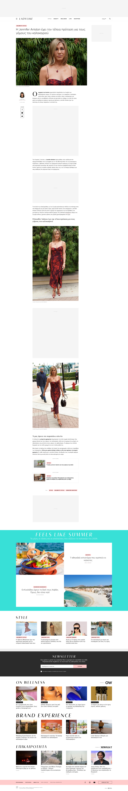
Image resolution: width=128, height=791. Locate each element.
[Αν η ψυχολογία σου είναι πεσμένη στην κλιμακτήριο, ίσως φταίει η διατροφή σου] (26, 693)
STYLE (49, 18)
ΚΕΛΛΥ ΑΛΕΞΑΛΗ (88, 562)
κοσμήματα (68, 212)
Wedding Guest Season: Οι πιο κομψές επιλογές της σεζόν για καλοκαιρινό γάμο (26, 737)
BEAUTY (56, 18)
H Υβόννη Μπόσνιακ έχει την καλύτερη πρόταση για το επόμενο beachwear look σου (25, 641)
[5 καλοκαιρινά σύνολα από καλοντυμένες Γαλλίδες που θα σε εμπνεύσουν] (51, 629)
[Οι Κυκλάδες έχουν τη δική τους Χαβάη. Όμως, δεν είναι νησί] (88, 591)
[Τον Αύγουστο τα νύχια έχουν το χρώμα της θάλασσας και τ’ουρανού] (76, 693)
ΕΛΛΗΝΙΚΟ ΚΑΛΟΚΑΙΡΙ (40, 587)
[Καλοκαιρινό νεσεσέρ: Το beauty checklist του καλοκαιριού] (51, 727)
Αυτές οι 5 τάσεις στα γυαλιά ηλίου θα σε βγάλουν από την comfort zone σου (75, 641)
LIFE (70, 18)
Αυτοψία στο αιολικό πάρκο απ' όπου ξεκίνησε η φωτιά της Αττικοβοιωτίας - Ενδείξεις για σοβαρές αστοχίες (76, 769)
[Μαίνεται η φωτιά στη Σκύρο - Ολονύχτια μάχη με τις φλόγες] (26, 758)
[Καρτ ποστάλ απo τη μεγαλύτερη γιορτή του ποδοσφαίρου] (76, 727)
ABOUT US (36, 782)
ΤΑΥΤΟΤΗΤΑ (28, 782)
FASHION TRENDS (71, 637)
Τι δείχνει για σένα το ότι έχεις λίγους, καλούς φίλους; (101, 705)
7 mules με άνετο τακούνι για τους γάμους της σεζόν (60, 465)
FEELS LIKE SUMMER (64, 535)
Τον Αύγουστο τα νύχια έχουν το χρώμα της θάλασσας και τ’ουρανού (75, 706)
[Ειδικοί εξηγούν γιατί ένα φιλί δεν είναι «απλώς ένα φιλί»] (51, 693)
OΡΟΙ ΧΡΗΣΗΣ (44, 782)
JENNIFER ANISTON (71, 490)
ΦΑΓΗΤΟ (88, 555)
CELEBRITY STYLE (21, 25)
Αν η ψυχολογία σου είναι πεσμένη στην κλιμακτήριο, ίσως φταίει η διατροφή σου (26, 706)
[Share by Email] (22, 116)
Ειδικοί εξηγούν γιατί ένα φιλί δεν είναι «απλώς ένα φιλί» (50, 705)
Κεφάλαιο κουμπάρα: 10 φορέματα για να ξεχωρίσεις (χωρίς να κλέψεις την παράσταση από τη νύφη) (60, 478)
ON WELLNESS (30, 682)
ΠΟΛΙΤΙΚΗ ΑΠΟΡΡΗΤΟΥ (56, 782)
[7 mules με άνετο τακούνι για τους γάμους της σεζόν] (39, 464)
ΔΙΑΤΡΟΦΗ (19, 702)
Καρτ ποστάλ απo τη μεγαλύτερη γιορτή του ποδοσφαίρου (73, 737)
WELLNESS (64, 18)
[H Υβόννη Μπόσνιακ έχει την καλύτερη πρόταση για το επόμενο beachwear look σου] (26, 629)
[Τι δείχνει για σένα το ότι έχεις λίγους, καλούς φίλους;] (101, 693)
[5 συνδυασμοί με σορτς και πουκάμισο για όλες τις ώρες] (101, 629)
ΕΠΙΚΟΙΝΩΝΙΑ (19, 782)
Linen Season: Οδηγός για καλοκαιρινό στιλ (99, 736)
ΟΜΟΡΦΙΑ (69, 702)
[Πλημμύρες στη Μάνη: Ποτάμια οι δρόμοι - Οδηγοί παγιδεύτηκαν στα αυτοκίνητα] (51, 758)
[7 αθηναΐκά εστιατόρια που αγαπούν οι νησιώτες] (40, 559)
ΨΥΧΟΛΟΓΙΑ (95, 702)
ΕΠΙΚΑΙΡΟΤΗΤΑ (31, 747)
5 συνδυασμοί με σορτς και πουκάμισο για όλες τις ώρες (100, 640)
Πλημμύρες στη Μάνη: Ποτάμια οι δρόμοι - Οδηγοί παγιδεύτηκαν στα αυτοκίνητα (51, 768)
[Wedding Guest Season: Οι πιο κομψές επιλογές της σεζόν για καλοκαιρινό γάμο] (26, 727)
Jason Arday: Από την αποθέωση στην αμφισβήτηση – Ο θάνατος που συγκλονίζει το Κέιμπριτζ (101, 769)
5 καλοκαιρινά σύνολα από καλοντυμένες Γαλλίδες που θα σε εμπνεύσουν (51, 641)
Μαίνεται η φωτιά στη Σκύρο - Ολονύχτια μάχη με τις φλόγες (26, 767)
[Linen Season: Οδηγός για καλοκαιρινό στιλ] (101, 727)
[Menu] (16, 19)
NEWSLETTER (105, 782)
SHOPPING (77, 18)
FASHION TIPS (45, 637)
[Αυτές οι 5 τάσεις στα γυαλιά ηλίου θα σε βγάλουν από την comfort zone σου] (76, 629)
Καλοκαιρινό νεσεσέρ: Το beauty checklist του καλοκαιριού (51, 736)
